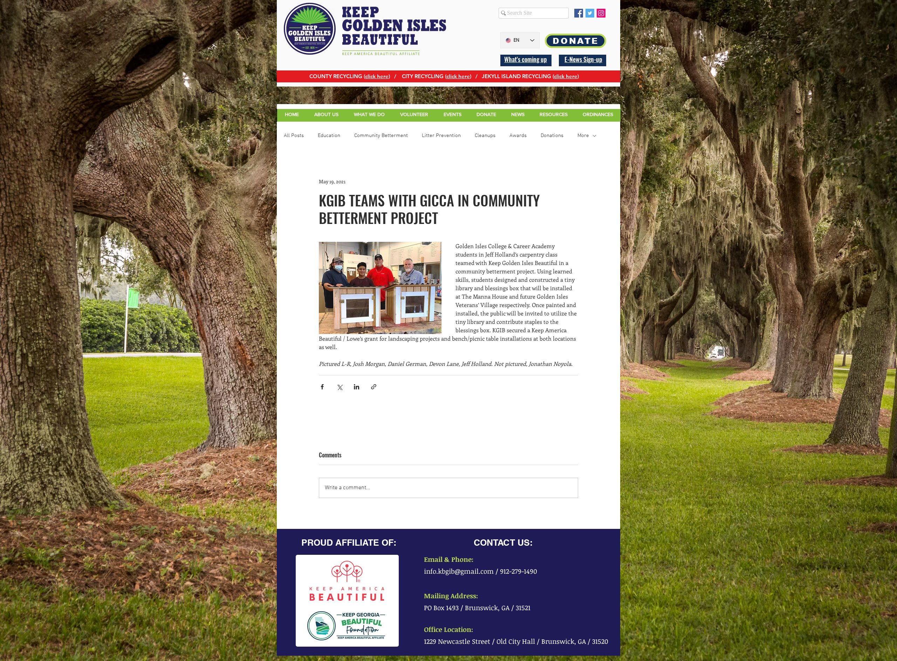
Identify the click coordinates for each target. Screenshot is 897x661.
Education (329, 135)
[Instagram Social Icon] (601, 13)
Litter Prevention (441, 135)
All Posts (294, 135)
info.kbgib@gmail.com (459, 571)
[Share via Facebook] (322, 386)
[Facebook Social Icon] (578, 13)
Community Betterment (381, 135)
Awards (518, 135)
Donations (552, 135)
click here (377, 76)
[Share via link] (373, 386)
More (583, 135)
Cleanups (485, 135)
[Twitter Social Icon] (590, 13)
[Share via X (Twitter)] (339, 386)
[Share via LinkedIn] (356, 386)
